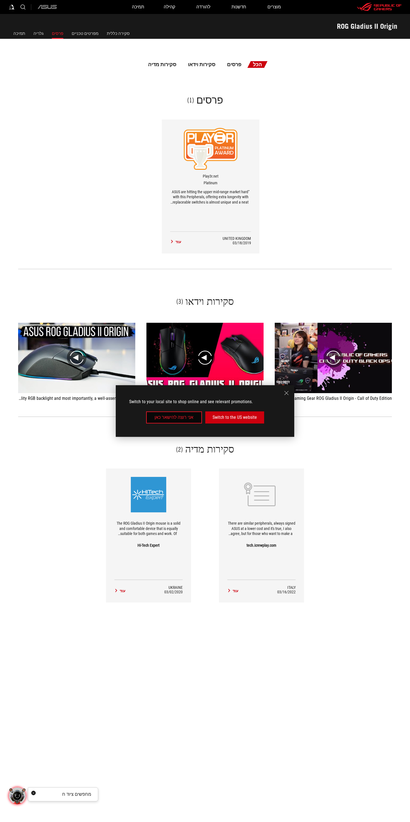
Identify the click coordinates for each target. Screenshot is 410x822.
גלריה (38, 33)
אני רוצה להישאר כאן (174, 417)
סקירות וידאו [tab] (202, 64)
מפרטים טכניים (85, 33)
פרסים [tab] (234, 64)
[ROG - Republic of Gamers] (379, 7)
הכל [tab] (257, 64)
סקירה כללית (118, 33)
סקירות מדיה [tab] (162, 64)
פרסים (57, 33)
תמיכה (19, 33)
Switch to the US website (235, 417)
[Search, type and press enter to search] (23, 7)
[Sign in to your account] (11, 7)
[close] (286, 393)
